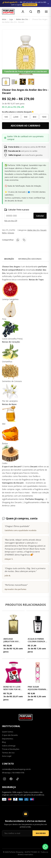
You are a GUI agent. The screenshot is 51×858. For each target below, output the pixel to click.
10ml (44, 117)
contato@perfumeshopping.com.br (16, 769)
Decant (43, 230)
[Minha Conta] (23, 12)
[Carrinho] (39, 12)
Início (4, 19)
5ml (25, 117)
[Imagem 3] (23, 82)
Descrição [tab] (9, 259)
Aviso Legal (6, 756)
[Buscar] (31, 12)
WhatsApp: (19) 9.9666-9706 (13, 772)
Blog (4, 742)
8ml (34, 117)
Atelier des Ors (22, 19)
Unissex (10, 233)
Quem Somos (7, 731)
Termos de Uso (8, 752)
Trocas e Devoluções (10, 749)
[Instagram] (4, 778)
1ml (6, 117)
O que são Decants (10, 735)
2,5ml (15, 117)
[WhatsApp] (17, 239)
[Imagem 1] (6, 82)
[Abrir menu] (46, 11)
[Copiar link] (24, 239)
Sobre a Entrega (8, 745)
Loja (11, 19)
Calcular (40, 215)
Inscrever (41, 833)
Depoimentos (7, 738)
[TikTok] (17, 778)
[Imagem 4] (31, 82)
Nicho (4, 233)
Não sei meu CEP (10, 221)
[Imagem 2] (14, 82)
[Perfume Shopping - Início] (8, 11)
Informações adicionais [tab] (29, 259)
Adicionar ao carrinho (25, 125)
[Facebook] (11, 778)
